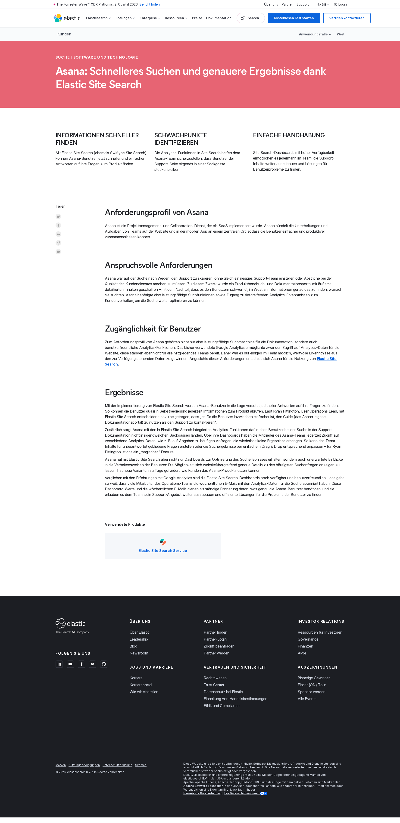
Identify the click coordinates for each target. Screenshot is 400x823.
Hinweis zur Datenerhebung (202, 793)
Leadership (139, 639)
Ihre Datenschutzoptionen (242, 793)
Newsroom (139, 653)
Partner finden (215, 632)
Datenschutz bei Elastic (223, 691)
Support (303, 4)
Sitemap (141, 765)
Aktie (302, 653)
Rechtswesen (215, 678)
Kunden (64, 34)
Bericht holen (150, 4)
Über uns (271, 4)
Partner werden (216, 653)
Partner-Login (215, 639)
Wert (340, 34)
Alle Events (307, 698)
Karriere (136, 678)
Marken (61, 765)
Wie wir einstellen (144, 691)
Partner (287, 4)
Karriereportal (141, 684)
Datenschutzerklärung (117, 765)
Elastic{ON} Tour (312, 684)
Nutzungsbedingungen (84, 765)
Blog (133, 646)
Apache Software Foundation (203, 786)
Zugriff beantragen (219, 646)
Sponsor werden (311, 691)
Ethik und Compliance (222, 705)
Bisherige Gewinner (314, 678)
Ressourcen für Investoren (320, 632)
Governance (308, 639)
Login (342, 4)
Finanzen (305, 646)
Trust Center (214, 684)
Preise (197, 18)
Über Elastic (140, 632)
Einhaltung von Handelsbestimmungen (235, 698)
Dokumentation (218, 18)
